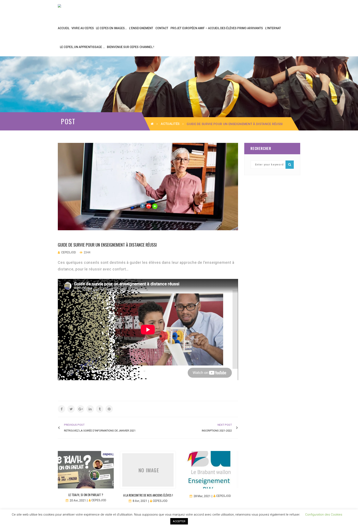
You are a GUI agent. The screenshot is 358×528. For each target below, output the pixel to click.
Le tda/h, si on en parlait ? (85, 494)
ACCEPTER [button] (179, 521)
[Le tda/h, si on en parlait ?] (86, 469)
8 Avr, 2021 (140, 501)
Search (289, 164)
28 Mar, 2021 (202, 496)
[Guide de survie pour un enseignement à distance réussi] (148, 186)
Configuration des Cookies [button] (323, 514)
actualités (170, 124)
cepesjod (68, 252)
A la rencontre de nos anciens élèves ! (148, 495)
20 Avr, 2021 (77, 500)
